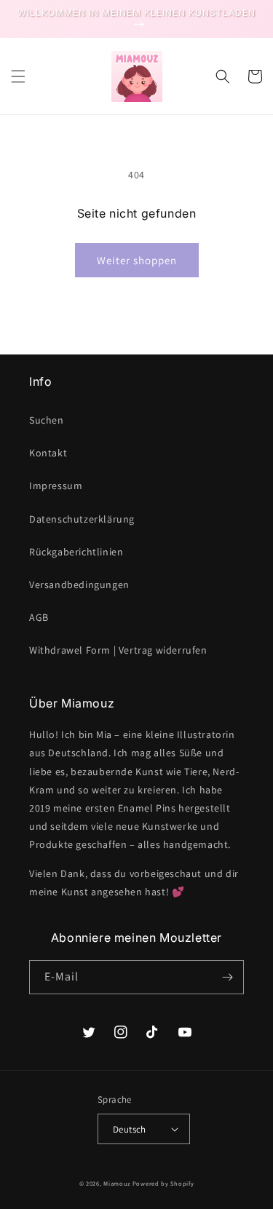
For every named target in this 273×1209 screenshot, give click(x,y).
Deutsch (129, 1129)
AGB (39, 617)
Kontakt (48, 452)
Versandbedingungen (79, 584)
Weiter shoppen (137, 260)
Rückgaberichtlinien (76, 551)
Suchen (46, 420)
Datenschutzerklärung (82, 519)
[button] (18, 76)
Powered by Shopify (163, 1183)
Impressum (55, 485)
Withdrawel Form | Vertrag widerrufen (118, 650)
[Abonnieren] (227, 977)
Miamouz (116, 1183)
